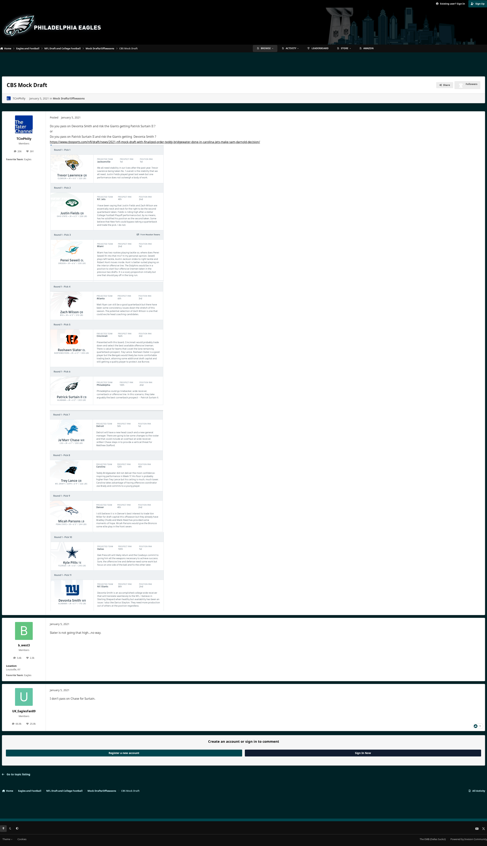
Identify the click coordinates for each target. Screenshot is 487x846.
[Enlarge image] (107, 147)
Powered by (468, 839)
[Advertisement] (243, 62)
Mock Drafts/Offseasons (69, 98)
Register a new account (124, 753)
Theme (6, 839)
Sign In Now (363, 753)
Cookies (22, 839)
